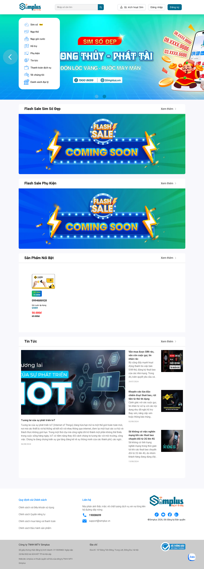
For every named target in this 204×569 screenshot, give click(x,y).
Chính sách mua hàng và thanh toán (37, 521)
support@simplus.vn (99, 520)
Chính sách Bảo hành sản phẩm (35, 528)
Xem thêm (167, 108)
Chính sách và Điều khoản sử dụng (36, 507)
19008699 (95, 515)
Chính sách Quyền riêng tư (32, 514)
